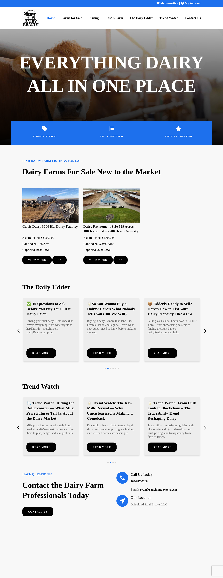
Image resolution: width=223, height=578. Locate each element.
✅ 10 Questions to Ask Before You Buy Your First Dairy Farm (48, 309)
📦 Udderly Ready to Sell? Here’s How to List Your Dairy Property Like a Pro (170, 309)
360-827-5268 (139, 481)
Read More (41, 353)
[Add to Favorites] (59, 260)
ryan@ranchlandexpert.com (158, 489)
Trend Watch (168, 18)
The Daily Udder (141, 18)
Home (51, 18)
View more (37, 260)
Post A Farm (114, 18)
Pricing (93, 18)
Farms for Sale (71, 18)
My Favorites (168, 3)
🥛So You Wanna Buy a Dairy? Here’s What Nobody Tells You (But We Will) (111, 309)
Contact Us (193, 18)
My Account (192, 3)
